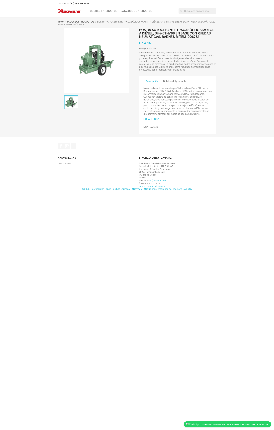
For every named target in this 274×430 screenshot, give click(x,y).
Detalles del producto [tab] (175, 81)
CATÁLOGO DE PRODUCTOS (136, 11)
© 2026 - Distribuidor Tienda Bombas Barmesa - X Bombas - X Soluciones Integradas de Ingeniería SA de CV (137, 189)
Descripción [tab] (152, 81)
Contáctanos (64, 163)
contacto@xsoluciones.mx (152, 186)
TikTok (73, 146)
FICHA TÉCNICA (151, 119)
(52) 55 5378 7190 (79, 3)
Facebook (61, 146)
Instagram (67, 146)
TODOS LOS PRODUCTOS (102, 11)
